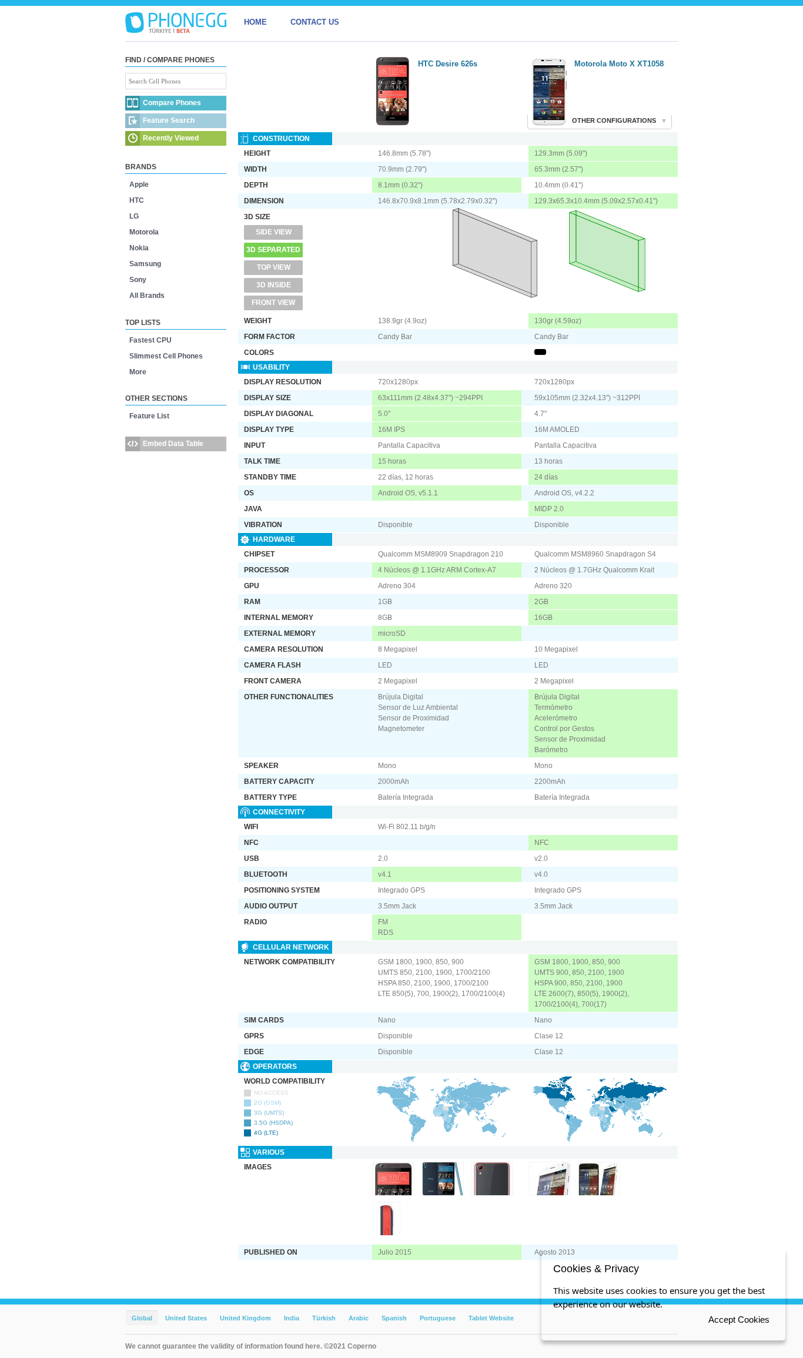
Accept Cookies (738, 1320)
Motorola (144, 232)
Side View (274, 232)
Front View (273, 303)
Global (142, 1318)
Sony (137, 280)
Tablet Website (491, 1318)
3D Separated (273, 250)
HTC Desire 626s (447, 63)
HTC (136, 200)
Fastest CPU (150, 340)
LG (134, 216)
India (291, 1318)
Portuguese (438, 1318)
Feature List (149, 416)
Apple (139, 184)
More (137, 372)
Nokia (139, 248)
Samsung (145, 264)
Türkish (324, 1318)
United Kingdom (245, 1318)
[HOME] (175, 22)
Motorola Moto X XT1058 (619, 63)
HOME (255, 22)
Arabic (359, 1318)
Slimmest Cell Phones (166, 356)
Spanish (394, 1318)
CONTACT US (314, 22)
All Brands (147, 295)
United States (186, 1318)
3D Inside (273, 285)
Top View (273, 267)
